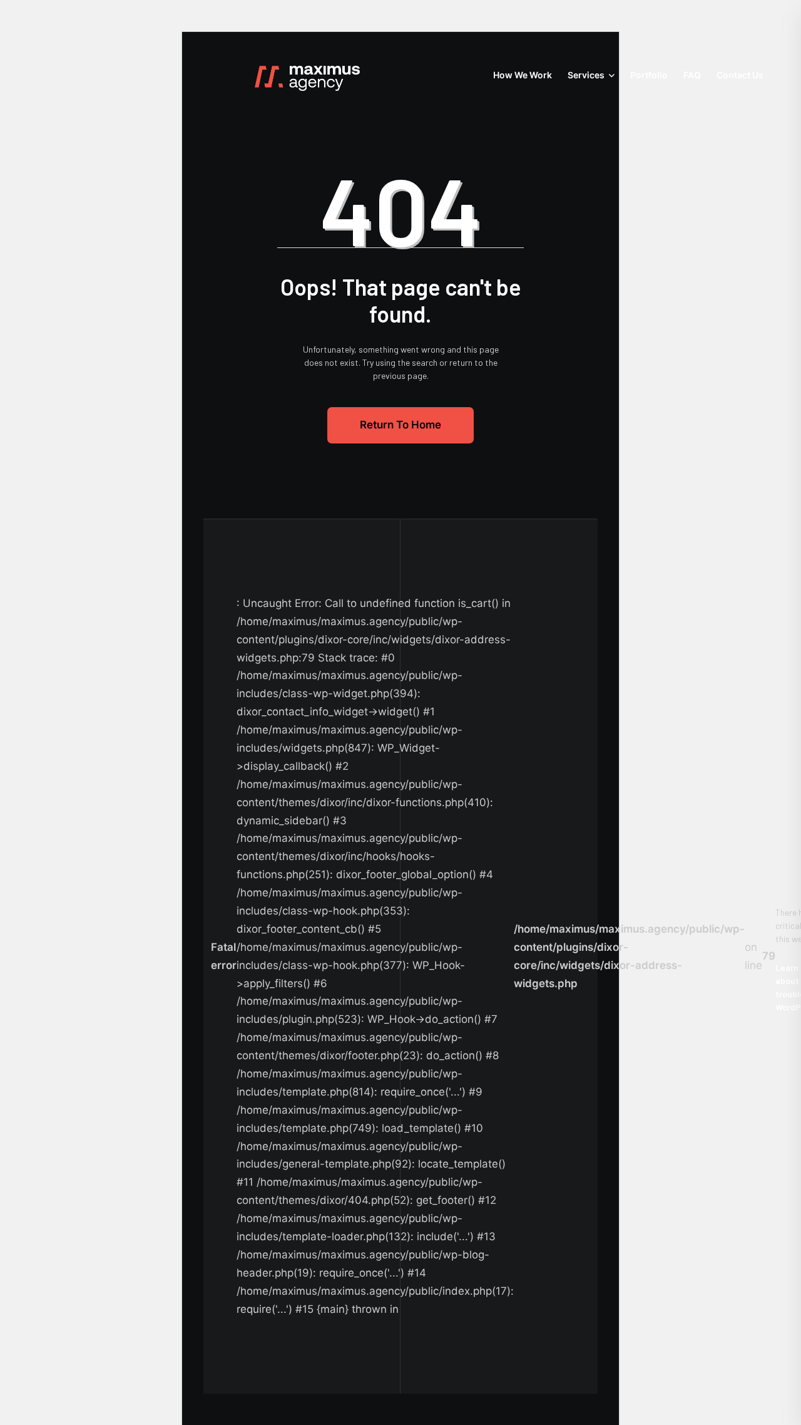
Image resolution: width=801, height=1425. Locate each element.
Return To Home (400, 424)
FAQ (692, 75)
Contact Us (740, 75)
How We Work (522, 75)
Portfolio (649, 75)
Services (586, 75)
